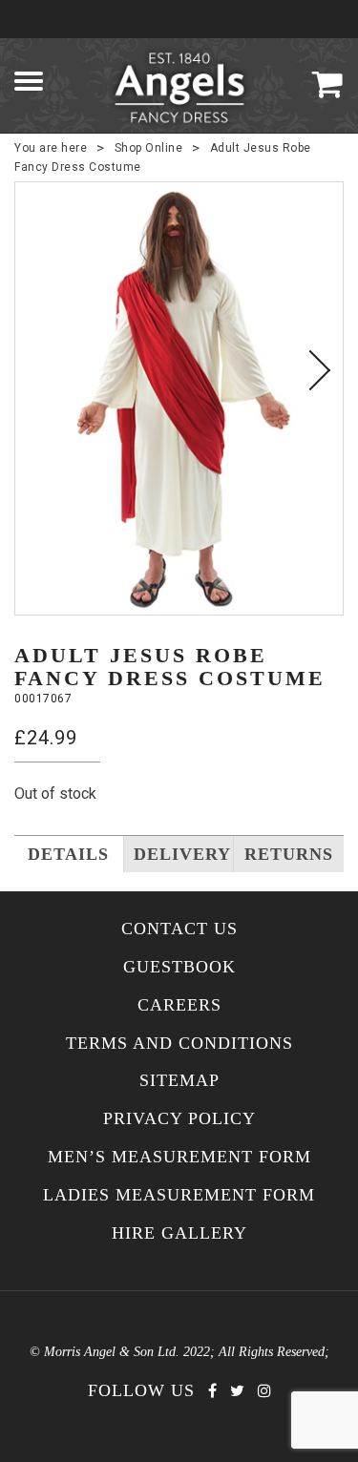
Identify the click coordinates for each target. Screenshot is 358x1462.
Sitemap (179, 1081)
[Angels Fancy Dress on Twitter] (237, 1391)
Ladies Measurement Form (179, 1195)
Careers (179, 1005)
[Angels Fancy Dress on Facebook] (212, 1391)
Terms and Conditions (179, 1043)
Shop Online (149, 148)
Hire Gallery (179, 1233)
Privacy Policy (179, 1119)
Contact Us (179, 929)
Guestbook (179, 967)
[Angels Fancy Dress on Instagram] (264, 1391)
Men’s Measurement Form (179, 1157)
